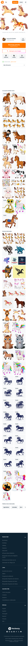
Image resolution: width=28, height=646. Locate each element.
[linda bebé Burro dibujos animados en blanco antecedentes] (8, 517)
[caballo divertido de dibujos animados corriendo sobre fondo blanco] (6, 97)
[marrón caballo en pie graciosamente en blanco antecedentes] (8, 461)
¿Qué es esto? (13, 61)
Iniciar (21, 2)
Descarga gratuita (14, 45)
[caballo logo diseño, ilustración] (8, 570)
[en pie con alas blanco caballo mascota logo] (8, 360)
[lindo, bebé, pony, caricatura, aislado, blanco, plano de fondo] (6, 187)
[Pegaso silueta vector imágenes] (8, 407)
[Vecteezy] (2, 2)
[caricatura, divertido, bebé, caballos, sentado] (7, 123)
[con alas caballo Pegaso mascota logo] (8, 372)
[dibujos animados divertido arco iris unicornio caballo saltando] (9, 487)
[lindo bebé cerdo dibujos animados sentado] (18, 223)
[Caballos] (9, 199)
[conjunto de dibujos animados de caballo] (9, 254)
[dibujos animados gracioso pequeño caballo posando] (17, 429)
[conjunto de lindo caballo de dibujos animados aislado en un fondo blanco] (8, 276)
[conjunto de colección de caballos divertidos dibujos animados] (8, 475)
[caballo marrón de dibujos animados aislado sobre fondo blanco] (9, 110)
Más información (7, 64)
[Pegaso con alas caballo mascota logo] (9, 383)
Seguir (23, 40)
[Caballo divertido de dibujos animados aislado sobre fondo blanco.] (9, 174)
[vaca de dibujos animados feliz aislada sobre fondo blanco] (9, 237)
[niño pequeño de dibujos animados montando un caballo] (6, 160)
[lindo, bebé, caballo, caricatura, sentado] (8, 501)
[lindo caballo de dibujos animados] (8, 225)
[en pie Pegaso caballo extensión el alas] (18, 371)
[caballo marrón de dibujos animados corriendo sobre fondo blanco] (8, 530)
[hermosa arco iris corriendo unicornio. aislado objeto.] (7, 419)
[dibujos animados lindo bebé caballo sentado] (19, 462)
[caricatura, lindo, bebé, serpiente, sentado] (8, 290)
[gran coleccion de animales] (6, 246)
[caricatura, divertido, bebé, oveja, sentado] (7, 264)
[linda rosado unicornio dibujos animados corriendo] (8, 542)
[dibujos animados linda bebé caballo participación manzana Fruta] (7, 394)
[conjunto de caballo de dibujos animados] (13, 147)
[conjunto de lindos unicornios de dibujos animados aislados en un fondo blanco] (8, 431)
